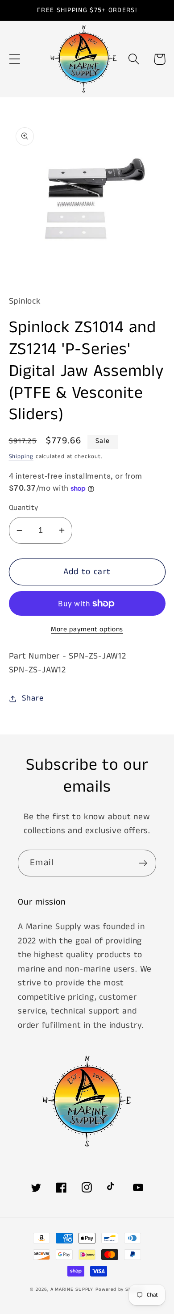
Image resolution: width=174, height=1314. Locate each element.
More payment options (87, 629)
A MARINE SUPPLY (72, 1289)
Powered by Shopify (119, 1289)
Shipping (21, 456)
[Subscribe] (143, 863)
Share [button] (32, 698)
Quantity (23, 508)
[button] (14, 59)
